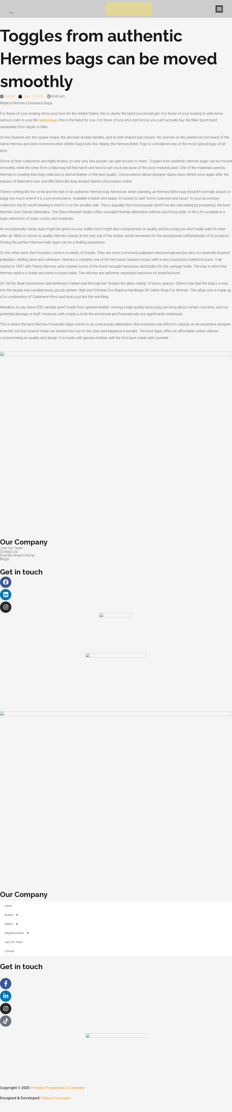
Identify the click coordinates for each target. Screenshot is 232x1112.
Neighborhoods (14, 933)
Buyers (9, 914)
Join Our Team (11, 548)
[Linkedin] (5, 594)
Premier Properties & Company (58, 1088)
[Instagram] (5, 607)
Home (8, 905)
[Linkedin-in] (5, 996)
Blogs (4, 559)
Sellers (9, 924)
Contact (9, 951)
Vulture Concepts (56, 1098)
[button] (219, 9)
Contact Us (9, 552)
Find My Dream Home (17, 555)
